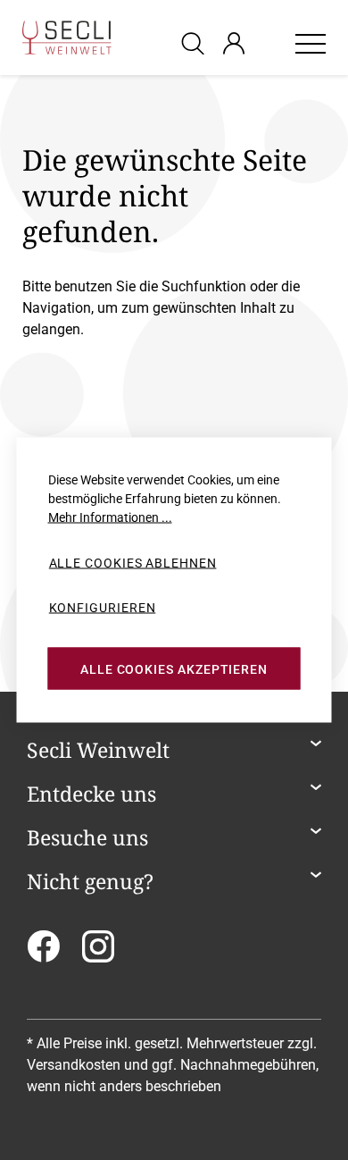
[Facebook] (43, 952)
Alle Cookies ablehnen (133, 563)
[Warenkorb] (269, 43)
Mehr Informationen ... (110, 517)
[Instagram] (98, 952)
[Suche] (195, 42)
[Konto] (233, 43)
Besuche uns (87, 838)
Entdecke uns (91, 794)
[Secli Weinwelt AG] (67, 38)
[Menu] (310, 43)
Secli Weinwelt (98, 750)
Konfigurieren (102, 607)
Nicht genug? (90, 882)
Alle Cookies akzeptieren (174, 668)
